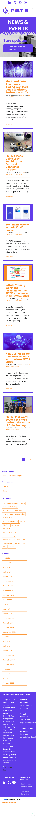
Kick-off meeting (9, 540)
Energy (22, 521)
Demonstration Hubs (10, 521)
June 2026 (7, 563)
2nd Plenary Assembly (10, 503)
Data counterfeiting (10, 507)
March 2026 (7, 576)
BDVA (23, 503)
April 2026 (7, 572)
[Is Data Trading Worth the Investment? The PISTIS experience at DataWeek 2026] (18, 273)
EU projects (9, 174)
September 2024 (9, 632)
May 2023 (6, 678)
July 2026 (6, 558)
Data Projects (7, 510)
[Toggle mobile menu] (32, 8)
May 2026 (6, 567)
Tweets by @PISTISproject (12, 475)
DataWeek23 (7, 518)
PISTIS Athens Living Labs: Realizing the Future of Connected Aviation (14, 162)
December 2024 (9, 623)
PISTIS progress (15, 97)
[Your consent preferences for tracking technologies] (33, 814)
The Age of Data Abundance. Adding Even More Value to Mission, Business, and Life (17, 87)
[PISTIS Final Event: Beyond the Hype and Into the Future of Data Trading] (18, 405)
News (22, 95)
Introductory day (9, 536)
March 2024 (7, 651)
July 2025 (6, 604)
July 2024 (6, 637)
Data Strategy (8, 514)
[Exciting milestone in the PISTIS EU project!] (18, 212)
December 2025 (9, 586)
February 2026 (8, 581)
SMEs (4, 547)
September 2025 (9, 600)
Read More (9, 124)
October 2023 (8, 664)
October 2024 (8, 627)
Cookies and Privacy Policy (26, 785)
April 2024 (7, 646)
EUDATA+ (6, 525)
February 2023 (8, 683)
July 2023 (6, 669)
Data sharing (19, 510)
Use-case (11, 547)
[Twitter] (9, 782)
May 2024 (6, 641)
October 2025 (8, 595)
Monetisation (7, 543)
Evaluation (6, 529)
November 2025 (9, 590)
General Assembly (9, 532)
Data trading (20, 514)
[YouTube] (14, 782)
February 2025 (8, 618)
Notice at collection (9, 802)
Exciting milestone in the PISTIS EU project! (17, 227)
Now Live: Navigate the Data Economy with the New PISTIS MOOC (18, 358)
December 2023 (9, 660)
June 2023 (7, 674)
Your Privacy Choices (14, 799)
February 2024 (8, 655)
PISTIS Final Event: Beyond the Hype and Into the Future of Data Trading (18, 421)
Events (5, 486)
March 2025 (7, 614)
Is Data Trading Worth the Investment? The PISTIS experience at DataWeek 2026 (17, 290)
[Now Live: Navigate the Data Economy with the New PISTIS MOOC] (18, 341)
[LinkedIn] (4, 782)
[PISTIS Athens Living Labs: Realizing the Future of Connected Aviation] (18, 142)
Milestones (21, 540)
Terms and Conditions (25, 792)
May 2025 (6, 609)
